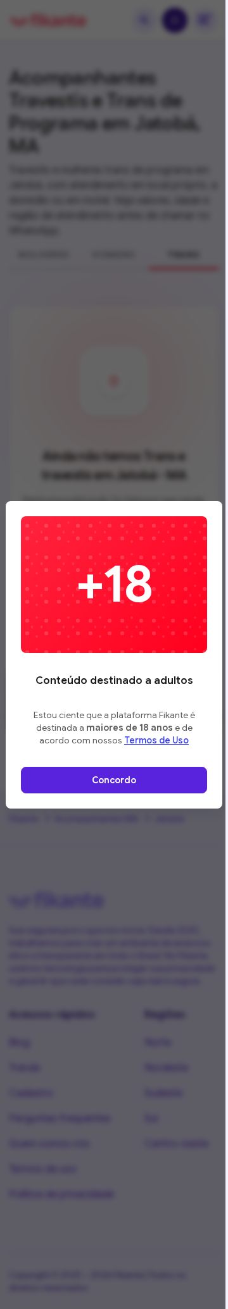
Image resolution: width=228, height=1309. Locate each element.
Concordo (114, 780)
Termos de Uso (156, 740)
